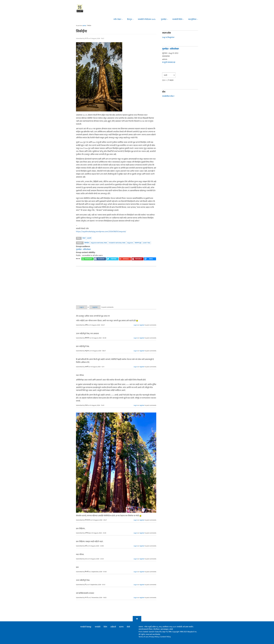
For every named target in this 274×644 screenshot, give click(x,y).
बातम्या (121, 626)
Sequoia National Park (99, 243)
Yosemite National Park (117, 243)
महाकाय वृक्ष (138, 243)
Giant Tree (146, 243)
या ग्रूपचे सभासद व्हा (168, 62)
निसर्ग (84, 238)
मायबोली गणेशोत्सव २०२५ (147, 19)
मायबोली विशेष (177, 19)
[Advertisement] (116, 284)
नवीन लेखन (117, 19)
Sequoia (130, 243)
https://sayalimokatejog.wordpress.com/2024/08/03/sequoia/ (101, 231)
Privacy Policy (154, 636)
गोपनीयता (156, 629)
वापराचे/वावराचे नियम (145, 629)
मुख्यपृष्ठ (84, 26)
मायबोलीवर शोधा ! (168, 96)
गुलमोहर (163, 19)
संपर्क (171, 629)
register (95, 307)
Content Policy (165, 636)
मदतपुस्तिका (192, 19)
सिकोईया (86, 243)
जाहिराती (113, 626)
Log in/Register (168, 37)
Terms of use (143, 636)
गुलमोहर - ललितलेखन (83, 249)
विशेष (105, 626)
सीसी (128, 626)
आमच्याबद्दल (165, 629)
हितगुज (129, 19)
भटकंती (89, 238)
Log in (82, 307)
